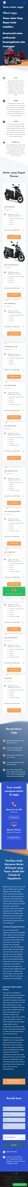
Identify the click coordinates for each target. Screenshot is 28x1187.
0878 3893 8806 (14, 817)
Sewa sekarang (14, 237)
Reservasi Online (14, 837)
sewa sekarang (14, 584)
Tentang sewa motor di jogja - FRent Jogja (14, 1081)
